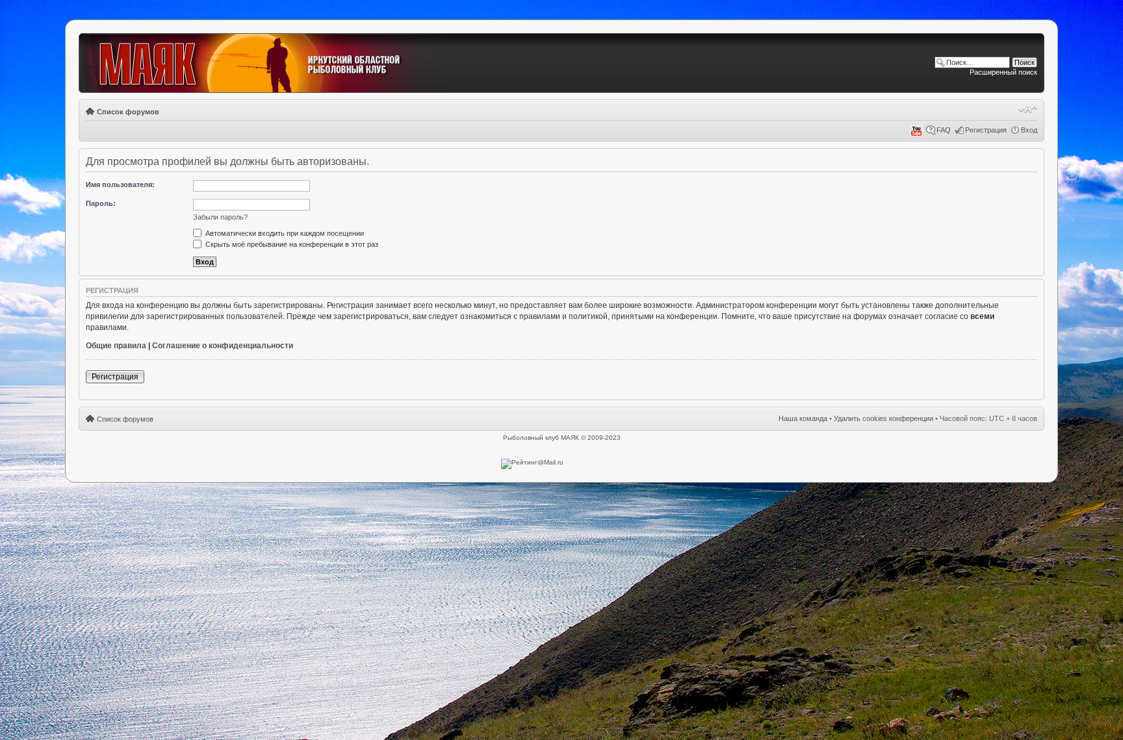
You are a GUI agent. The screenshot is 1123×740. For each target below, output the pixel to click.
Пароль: (101, 203)
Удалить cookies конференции (883, 418)
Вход (1029, 130)
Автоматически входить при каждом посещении (283, 233)
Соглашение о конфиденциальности (222, 345)
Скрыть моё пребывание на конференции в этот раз (290, 244)
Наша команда (803, 418)
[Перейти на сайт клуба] (264, 64)
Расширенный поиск (1003, 72)
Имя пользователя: (120, 184)
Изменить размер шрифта (1027, 109)
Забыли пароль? (220, 217)
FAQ (943, 130)
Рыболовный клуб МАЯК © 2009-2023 (562, 437)
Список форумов (128, 112)
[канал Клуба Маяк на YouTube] (916, 134)
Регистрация (986, 130)
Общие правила (116, 345)
